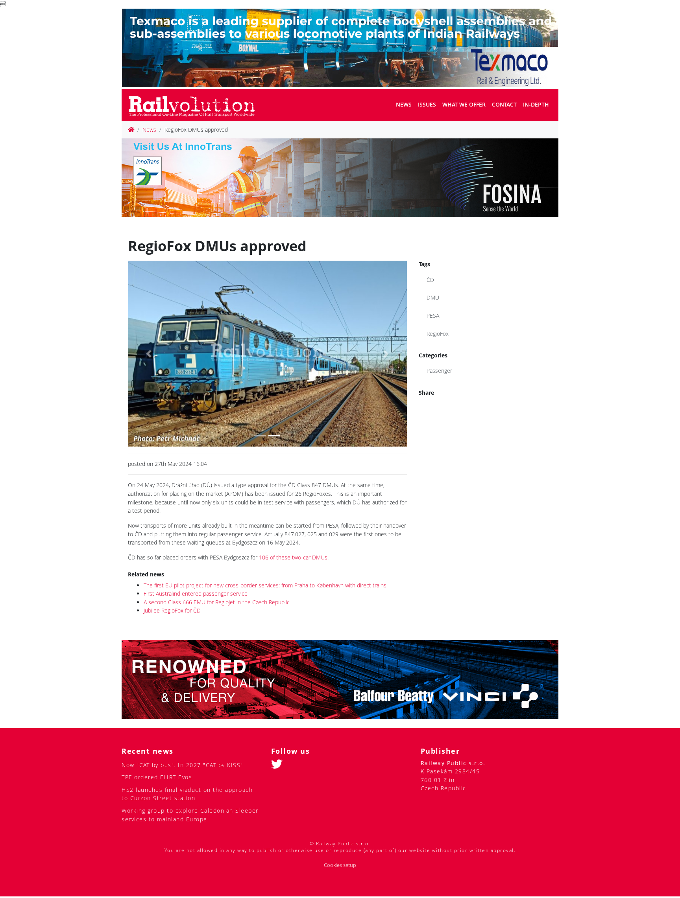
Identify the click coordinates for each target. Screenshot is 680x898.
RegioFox (438, 333)
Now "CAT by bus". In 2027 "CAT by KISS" (182, 765)
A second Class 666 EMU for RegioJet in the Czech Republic (217, 602)
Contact (504, 104)
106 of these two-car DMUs (293, 557)
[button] (149, 353)
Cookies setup (340, 865)
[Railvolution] (196, 105)
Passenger (439, 370)
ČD (430, 279)
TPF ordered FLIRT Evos (157, 777)
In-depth (536, 104)
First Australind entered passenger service (196, 593)
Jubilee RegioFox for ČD (172, 610)
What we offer (464, 104)
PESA (433, 315)
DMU (433, 297)
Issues (427, 104)
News (404, 104)
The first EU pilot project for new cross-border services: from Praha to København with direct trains (265, 585)
